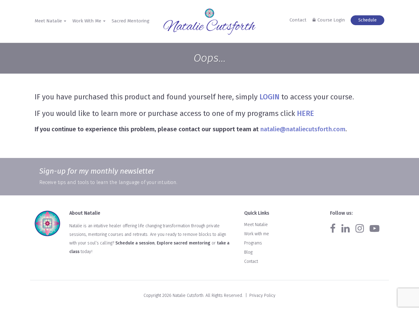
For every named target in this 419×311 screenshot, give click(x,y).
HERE (305, 113)
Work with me (256, 233)
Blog (248, 252)
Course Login (331, 20)
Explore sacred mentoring (183, 243)
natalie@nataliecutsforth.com (302, 129)
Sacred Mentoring (130, 21)
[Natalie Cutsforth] (209, 27)
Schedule (367, 20)
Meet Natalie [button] (49, 21)
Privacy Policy (262, 295)
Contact (298, 20)
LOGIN (269, 97)
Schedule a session (135, 243)
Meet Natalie (256, 224)
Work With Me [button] (87, 21)
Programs (253, 243)
